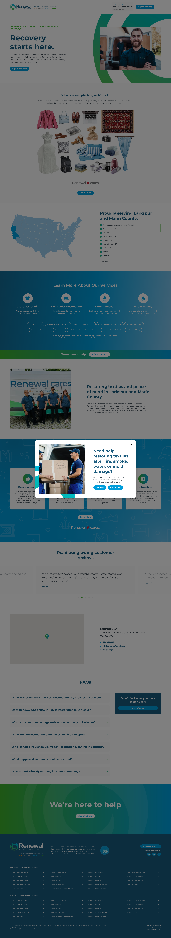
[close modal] (131, 444)
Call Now (100, 487)
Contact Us (115, 487)
